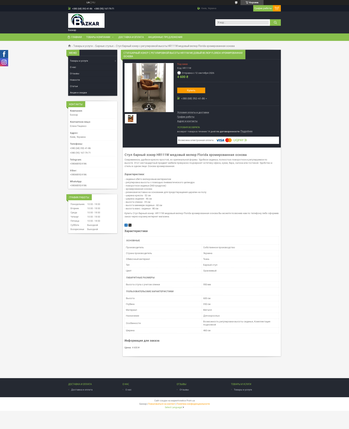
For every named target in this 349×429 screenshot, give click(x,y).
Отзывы (74, 73)
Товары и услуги (83, 46)
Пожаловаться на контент (161, 404)
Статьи (74, 86)
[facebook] (126, 225)
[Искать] (275, 22)
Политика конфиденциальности (193, 404)
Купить (191, 90)
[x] (130, 225)
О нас (73, 67)
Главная (76, 37)
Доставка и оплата (131, 37)
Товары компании (98, 37)
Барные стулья (104, 46)
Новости (75, 79)
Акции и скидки (78, 92)
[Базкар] (86, 21)
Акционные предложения (165, 37)
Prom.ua (190, 400)
